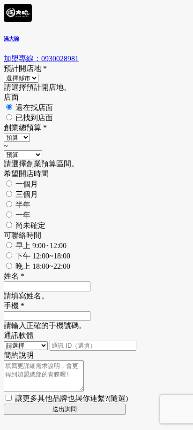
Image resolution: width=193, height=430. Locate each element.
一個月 (26, 184)
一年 (22, 215)
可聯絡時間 (22, 235)
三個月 (26, 194)
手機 (14, 306)
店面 (11, 97)
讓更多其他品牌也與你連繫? (71, 398)
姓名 (14, 276)
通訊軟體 (19, 335)
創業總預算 (25, 128)
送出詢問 (64, 409)
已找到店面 (34, 118)
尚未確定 (30, 225)
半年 (22, 205)
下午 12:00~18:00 (42, 256)
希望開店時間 (26, 174)
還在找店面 (34, 107)
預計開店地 (25, 68)
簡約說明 (19, 355)
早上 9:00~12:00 (41, 246)
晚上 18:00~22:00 (42, 266)
